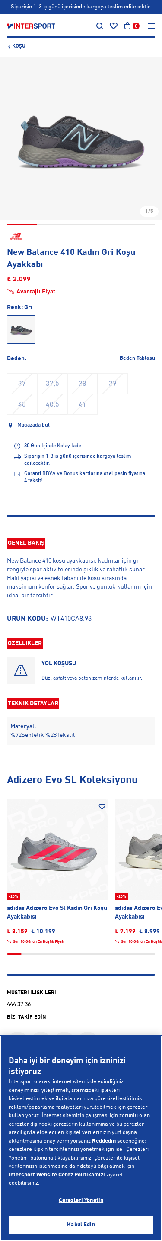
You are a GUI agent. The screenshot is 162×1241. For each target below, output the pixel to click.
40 (22, 404)
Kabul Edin (81, 1225)
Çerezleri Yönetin (81, 1200)
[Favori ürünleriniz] (113, 26)
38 (82, 384)
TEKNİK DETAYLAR (33, 703)
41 (82, 404)
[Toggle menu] (151, 26)
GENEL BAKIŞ (26, 543)
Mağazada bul (33, 425)
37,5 (52, 384)
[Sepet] (127, 26)
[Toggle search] (100, 26)
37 (22, 384)
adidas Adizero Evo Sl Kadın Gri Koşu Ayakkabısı (57, 912)
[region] (81, 1138)
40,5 (52, 404)
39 (113, 384)
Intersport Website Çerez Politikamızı (57, 1175)
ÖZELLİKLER (25, 643)
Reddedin (104, 1141)
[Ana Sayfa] (31, 26)
